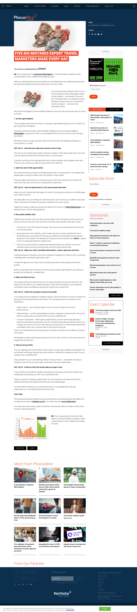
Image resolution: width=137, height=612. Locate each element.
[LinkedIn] (19, 584)
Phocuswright (92, 6)
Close (105, 609)
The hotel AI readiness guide (74, 516)
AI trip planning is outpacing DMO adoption (23, 486)
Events (77, 6)
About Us (109, 6)
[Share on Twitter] (92, 34)
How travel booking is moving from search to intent (105, 252)
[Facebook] (15, 584)
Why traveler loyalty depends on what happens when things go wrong (103, 281)
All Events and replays (112, 343)
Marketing (20, 448)
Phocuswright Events (28, 578)
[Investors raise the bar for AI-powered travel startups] (118, 168)
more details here (68, 401)
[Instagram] (23, 584)
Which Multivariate (73, 207)
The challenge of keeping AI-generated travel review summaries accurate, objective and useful (25, 547)
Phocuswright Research (27, 571)
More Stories (116, 295)
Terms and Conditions (98, 199)
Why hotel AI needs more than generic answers (103, 274)
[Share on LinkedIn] (95, 34)
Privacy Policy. (109, 199)
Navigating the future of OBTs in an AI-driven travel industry (49, 545)
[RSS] (27, 584)
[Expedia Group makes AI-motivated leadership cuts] (118, 131)
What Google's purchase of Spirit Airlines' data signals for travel (101, 117)
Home (26, 6)
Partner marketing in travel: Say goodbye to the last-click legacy (105, 288)
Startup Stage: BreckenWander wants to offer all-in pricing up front (25, 518)
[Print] (101, 34)
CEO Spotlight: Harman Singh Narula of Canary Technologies (75, 486)
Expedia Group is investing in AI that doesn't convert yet (75, 545)
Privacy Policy (73, 582)
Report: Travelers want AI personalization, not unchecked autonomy (105, 244)
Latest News (40, 6)
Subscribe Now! (59, 572)
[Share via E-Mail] (98, 34)
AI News (54, 6)
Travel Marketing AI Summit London (108, 334)
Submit (78, 578)
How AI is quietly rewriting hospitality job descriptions (99, 153)
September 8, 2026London (100, 337)
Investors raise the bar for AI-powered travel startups (101, 165)
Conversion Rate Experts (43, 74)
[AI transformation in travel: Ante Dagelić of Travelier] (50, 505)
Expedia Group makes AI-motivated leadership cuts (99, 129)
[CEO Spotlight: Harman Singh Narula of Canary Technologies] (75, 475)
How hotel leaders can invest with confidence (102, 224)
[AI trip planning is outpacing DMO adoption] (25, 475)
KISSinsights (19, 133)
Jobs (66, 6)
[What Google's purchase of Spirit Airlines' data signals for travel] (118, 119)
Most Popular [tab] (97, 109)
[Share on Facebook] (89, 34)
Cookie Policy (70, 610)
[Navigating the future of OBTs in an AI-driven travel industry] (50, 534)
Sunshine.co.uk (38, 401)
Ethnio (76, 238)
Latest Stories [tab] (114, 109)
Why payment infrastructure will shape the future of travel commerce (105, 237)
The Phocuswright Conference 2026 (108, 310)
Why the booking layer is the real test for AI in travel (105, 266)
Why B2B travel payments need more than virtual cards (104, 259)
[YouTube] (31, 584)
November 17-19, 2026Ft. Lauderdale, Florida (102, 313)
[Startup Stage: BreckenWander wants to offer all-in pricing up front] (25, 505)
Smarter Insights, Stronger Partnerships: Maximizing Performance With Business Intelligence (105, 322)
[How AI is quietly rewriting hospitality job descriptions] (118, 155)
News (91, 22)
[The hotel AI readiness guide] (75, 505)
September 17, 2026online (101, 328)
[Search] (134, 6)
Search (32, 448)
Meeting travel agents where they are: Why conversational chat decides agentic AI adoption (49, 488)
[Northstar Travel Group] (63, 594)
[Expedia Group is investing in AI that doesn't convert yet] (75, 534)
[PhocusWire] (25, 17)
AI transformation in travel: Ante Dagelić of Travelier (48, 517)
